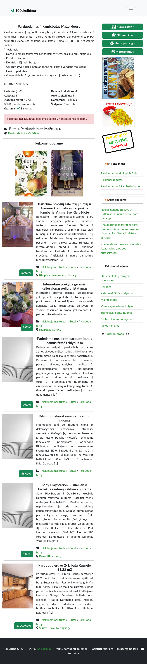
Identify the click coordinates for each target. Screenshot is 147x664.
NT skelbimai (116, 163)
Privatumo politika (127, 648)
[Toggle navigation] (131, 10)
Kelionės (106, 286)
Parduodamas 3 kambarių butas (120, 186)
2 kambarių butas (111, 179)
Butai (72, 267)
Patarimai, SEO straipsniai (117, 293)
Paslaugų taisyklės (102, 648)
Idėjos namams (110, 325)
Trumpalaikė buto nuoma (116, 312)
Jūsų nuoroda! (116, 334)
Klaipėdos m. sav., (50, 329)
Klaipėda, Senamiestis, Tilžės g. (58, 275)
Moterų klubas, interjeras (116, 319)
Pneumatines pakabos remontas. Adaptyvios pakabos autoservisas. (121, 248)
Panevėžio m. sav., (50, 556)
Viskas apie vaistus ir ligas (117, 306)
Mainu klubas (109, 299)
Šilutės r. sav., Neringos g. (54, 627)
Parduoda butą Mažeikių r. (24, 133)
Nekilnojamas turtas (54, 267)
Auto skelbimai (117, 199)
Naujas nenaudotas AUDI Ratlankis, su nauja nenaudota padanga (119, 214)
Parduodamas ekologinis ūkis (119, 173)
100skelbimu (25, 11)
